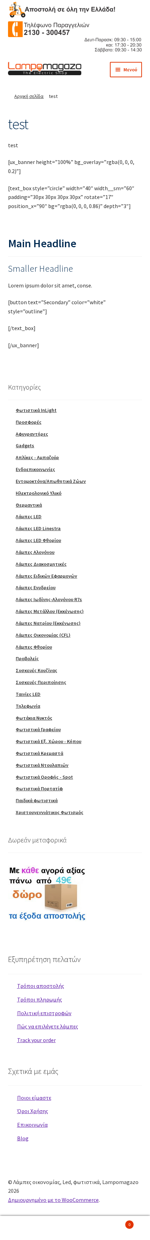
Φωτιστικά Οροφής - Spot (44, 777)
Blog (23, 1138)
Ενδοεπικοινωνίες (35, 469)
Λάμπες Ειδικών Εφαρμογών (46, 576)
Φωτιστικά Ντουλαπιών (42, 765)
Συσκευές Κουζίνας (36, 670)
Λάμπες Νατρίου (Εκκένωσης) (48, 623)
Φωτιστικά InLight (36, 410)
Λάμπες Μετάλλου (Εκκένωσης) (50, 611)
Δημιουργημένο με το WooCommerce (53, 1199)
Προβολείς (27, 658)
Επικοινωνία (32, 1124)
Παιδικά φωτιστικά (37, 800)
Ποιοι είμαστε (34, 1097)
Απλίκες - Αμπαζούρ (37, 457)
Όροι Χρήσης (32, 1110)
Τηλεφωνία (28, 706)
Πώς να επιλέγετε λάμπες (47, 1026)
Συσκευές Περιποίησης (41, 682)
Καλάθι (115, 1222)
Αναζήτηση (75, 1228)
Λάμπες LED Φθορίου (38, 540)
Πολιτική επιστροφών (44, 1013)
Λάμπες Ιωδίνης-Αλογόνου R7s (49, 599)
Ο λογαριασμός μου (25, 1228)
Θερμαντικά (29, 505)
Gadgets (25, 445)
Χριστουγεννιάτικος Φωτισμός (49, 812)
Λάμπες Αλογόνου (35, 552)
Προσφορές (29, 422)
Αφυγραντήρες (32, 434)
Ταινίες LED (28, 694)
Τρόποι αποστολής (40, 985)
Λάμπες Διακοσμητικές (41, 564)
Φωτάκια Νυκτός (34, 718)
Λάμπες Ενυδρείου (35, 587)
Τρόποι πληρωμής (39, 999)
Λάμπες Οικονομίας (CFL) (43, 635)
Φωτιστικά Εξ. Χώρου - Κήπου (48, 741)
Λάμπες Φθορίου (34, 647)
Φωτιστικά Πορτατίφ (39, 788)
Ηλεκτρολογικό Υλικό (38, 493)
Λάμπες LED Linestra (38, 528)
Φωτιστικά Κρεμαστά (39, 753)
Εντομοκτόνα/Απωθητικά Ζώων (51, 481)
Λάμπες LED (29, 516)
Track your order (36, 1039)
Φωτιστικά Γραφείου (38, 729)
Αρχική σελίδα (29, 96)
